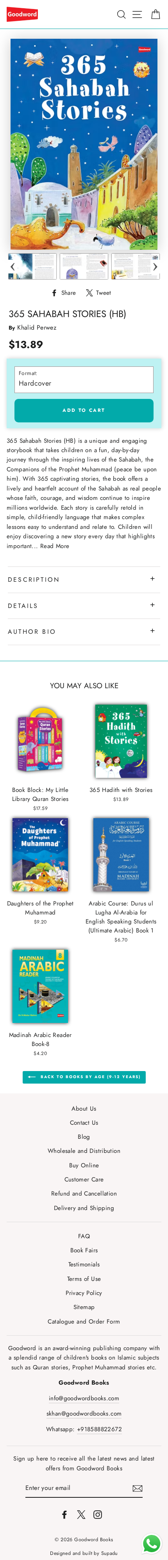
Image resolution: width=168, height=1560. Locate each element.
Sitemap (84, 1307)
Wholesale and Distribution (84, 1151)
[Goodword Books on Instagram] (97, 1514)
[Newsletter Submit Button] (137, 1488)
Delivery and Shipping (84, 1208)
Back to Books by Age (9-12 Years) (90, 1077)
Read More (54, 546)
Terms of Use (84, 1279)
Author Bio (32, 631)
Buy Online (84, 1165)
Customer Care (84, 1179)
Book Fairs (84, 1250)
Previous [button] (13, 266)
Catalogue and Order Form (84, 1321)
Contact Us (84, 1122)
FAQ (84, 1236)
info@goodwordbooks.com (84, 1398)
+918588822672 (99, 1429)
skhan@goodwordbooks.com (84, 1413)
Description (34, 579)
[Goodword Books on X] (81, 1514)
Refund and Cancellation (84, 1193)
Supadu (109, 1553)
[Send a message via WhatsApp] (151, 1543)
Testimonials (84, 1264)
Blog (84, 1137)
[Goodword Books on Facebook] (64, 1514)
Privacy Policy (84, 1293)
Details (23, 605)
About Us (83, 1108)
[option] (32, 266)
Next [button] (155, 266)
